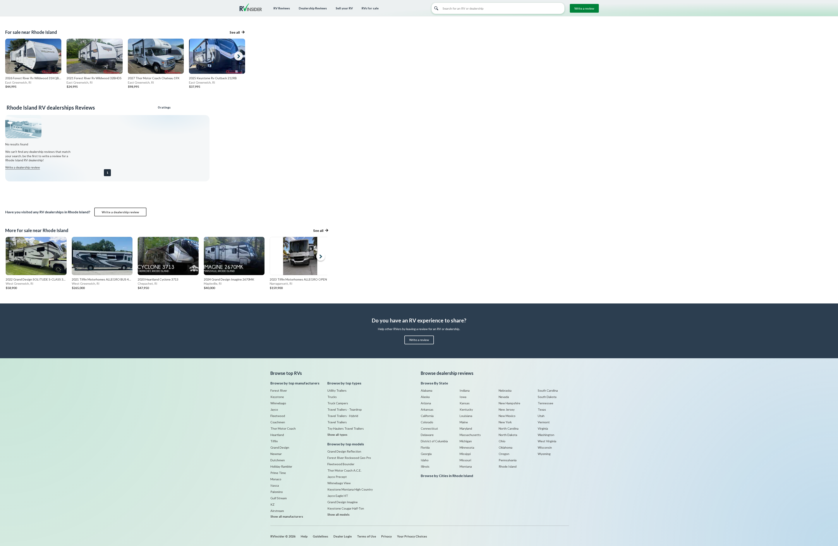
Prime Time (278, 473)
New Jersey (507, 409)
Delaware (427, 435)
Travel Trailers (337, 422)
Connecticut (429, 428)
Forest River (278, 390)
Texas (542, 409)
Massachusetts (470, 435)
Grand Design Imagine (342, 502)
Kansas (465, 403)
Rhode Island (508, 466)
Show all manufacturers (286, 516)
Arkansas (427, 409)
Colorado (427, 422)
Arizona (426, 403)
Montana (466, 466)
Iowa (463, 397)
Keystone (277, 397)
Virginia (543, 428)
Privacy (386, 536)
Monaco (275, 479)
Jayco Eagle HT (337, 496)
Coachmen (277, 422)
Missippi (465, 454)
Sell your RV (344, 8)
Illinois (425, 466)
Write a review (584, 8)
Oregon (504, 454)
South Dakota (547, 397)
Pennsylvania (508, 460)
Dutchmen (277, 460)
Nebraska (505, 390)
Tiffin (274, 441)
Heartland (277, 435)
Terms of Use (366, 536)
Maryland (466, 428)
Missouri (465, 460)
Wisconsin (545, 447)
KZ (272, 504)
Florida (425, 447)
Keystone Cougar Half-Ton (345, 508)
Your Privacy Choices (412, 536)
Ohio (502, 441)
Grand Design (279, 447)
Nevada (504, 397)
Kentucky (466, 409)
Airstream (277, 511)
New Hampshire (509, 403)
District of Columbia (434, 441)
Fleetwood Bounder (340, 464)
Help (304, 536)
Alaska (425, 397)
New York (505, 422)
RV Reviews (281, 8)
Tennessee (545, 403)
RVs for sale (370, 8)
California (427, 416)
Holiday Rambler (281, 466)
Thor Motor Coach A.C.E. (344, 470)
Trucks (332, 397)
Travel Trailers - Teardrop (344, 409)
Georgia (426, 454)
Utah (541, 416)
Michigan (466, 441)
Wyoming (544, 454)
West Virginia (547, 441)
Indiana (465, 390)
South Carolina (548, 390)
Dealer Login (342, 536)
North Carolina (509, 428)
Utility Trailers (337, 390)
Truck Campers (337, 403)
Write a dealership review (22, 167)
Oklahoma (505, 447)
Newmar (276, 454)
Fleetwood (277, 416)
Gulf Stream (278, 498)
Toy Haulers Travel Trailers (345, 428)
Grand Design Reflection (344, 451)
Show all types (337, 434)
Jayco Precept (337, 477)
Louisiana (466, 416)
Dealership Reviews (313, 8)
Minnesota (467, 447)
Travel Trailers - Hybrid (342, 416)
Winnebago (278, 403)
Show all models (338, 514)
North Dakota (508, 435)
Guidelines (320, 536)
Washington (546, 435)
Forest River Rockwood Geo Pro (349, 458)
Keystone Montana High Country (350, 489)
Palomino (276, 492)
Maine (464, 422)
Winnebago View (339, 483)
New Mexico (507, 416)
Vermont (544, 422)
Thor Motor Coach (283, 428)
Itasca (274, 485)
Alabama (426, 390)
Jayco (274, 409)
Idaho (425, 460)
